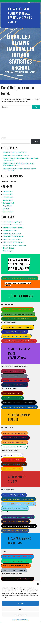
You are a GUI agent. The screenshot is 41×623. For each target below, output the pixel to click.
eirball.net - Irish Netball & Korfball (14, 433)
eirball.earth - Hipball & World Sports (15, 508)
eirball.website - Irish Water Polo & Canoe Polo (18, 499)
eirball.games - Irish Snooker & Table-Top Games (19, 526)
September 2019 (8, 203)
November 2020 (8, 197)
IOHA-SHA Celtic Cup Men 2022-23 (15, 152)
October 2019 (7, 200)
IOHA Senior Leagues (10, 230)
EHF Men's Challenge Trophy (12, 222)
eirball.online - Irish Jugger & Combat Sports (17, 556)
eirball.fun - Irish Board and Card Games (16, 566)
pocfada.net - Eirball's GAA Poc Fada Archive (17, 327)
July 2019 (6, 209)
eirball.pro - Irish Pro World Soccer (14, 447)
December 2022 (8, 191)
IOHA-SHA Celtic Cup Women (13, 242)
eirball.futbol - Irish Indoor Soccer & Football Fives (19, 407)
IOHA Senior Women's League (13, 236)
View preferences (20, 615)
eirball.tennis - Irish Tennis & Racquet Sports (18, 517)
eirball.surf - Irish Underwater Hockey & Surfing (18, 504)
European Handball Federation (13, 225)
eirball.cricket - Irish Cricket (12, 469)
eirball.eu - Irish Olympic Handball (14, 495)
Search (3, 138)
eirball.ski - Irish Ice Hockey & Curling (15, 380)
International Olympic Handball (13, 227)
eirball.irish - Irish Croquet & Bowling (15, 530)
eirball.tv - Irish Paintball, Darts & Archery (16, 561)
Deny (20, 609)
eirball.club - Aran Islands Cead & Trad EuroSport (19, 341)
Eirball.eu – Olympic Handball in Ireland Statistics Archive (20, 52)
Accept (20, 603)
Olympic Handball (8, 248)
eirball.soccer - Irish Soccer (12, 455)
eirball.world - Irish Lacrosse (12, 393)
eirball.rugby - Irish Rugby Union (13, 460)
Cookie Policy (15, 619)
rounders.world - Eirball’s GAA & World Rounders (19, 319)
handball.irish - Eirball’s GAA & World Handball (18, 314)
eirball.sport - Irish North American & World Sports (19, 278)
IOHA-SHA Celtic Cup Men (12, 239)
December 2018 (8, 212)
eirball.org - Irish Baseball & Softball (14, 385)
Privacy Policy (24, 619)
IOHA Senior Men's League (12, 233)
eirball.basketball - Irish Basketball (14, 376)
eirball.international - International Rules (16, 336)
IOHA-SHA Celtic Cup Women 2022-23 (16, 155)
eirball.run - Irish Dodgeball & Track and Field (17, 579)
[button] (38, 584)
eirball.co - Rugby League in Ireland (14, 442)
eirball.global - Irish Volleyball (12, 398)
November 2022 (8, 194)
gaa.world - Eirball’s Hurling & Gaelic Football (17, 310)
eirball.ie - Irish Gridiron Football (13, 371)
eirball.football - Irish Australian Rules (15, 437)
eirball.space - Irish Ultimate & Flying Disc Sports (19, 402)
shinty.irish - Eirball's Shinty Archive (14, 332)
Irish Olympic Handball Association (14, 245)
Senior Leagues (8, 251)
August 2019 (7, 206)
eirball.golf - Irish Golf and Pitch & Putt (15, 521)
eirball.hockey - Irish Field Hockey (14, 464)
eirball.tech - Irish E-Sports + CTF (14, 570)
